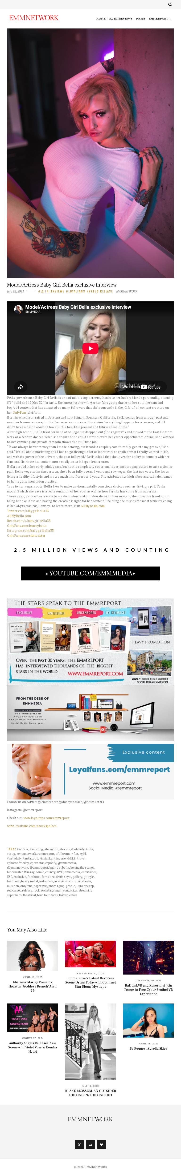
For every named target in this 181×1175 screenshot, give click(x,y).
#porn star (37, 863)
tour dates (51, 895)
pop (62, 886)
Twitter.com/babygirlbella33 (28, 511)
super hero (14, 895)
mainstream (83, 881)
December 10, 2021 (149, 980)
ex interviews (53, 291)
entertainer (88, 872)
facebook (34, 877)
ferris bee (48, 877)
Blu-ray (29, 872)
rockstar (46, 890)
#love (81, 858)
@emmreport (38, 867)
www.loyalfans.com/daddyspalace (32, 826)
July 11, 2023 (90, 1085)
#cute (89, 849)
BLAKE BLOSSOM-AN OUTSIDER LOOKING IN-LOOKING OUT (90, 1093)
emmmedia (72, 872)
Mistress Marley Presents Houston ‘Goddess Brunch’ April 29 (32, 986)
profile (70, 886)
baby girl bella (59, 867)
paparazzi (40, 886)
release (27, 890)
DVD (60, 872)
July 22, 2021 (15, 291)
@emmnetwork (17, 867)
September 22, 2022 (90, 973)
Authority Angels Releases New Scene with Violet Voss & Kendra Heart (32, 1047)
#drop (11, 853)
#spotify (50, 863)
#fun (75, 853)
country (50, 872)
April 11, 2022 (148, 1043)
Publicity (82, 886)
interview (60, 881)
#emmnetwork (26, 853)
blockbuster (15, 872)
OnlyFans (20, 412)
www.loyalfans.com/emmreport (47, 818)
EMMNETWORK (126, 291)
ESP (9, 877)
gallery (77, 877)
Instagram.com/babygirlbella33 (30, 530)
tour (40, 895)
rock (37, 890)
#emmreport (45, 853)
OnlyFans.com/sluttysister (26, 535)
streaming (85, 890)
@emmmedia (67, 863)
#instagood (30, 858)
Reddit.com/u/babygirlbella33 (28, 521)
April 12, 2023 (32, 977)
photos (53, 886)
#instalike (46, 858)
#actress (22, 849)
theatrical (29, 895)
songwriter (70, 890)
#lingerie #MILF (64, 858)
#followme (63, 853)
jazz (71, 881)
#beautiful (51, 849)
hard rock (13, 881)
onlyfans (26, 886)
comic (40, 872)
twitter (63, 895)
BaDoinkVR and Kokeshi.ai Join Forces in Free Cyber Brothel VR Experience (148, 989)
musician (13, 886)
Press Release (101, 291)
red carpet (14, 890)
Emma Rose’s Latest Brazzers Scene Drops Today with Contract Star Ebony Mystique (90, 982)
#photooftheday (18, 863)
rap (91, 886)
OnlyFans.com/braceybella (26, 526)
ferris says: (63, 877)
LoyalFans (76, 291)
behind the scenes (82, 867)
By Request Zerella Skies (148, 1049)
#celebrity (77, 849)
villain (73, 895)
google (89, 877)
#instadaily (14, 858)
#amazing (36, 849)
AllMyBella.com (93, 506)
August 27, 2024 (32, 1038)
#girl (82, 853)
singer (57, 890)
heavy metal (29, 881)
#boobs (65, 849)
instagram (46, 881)
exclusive (19, 877)
